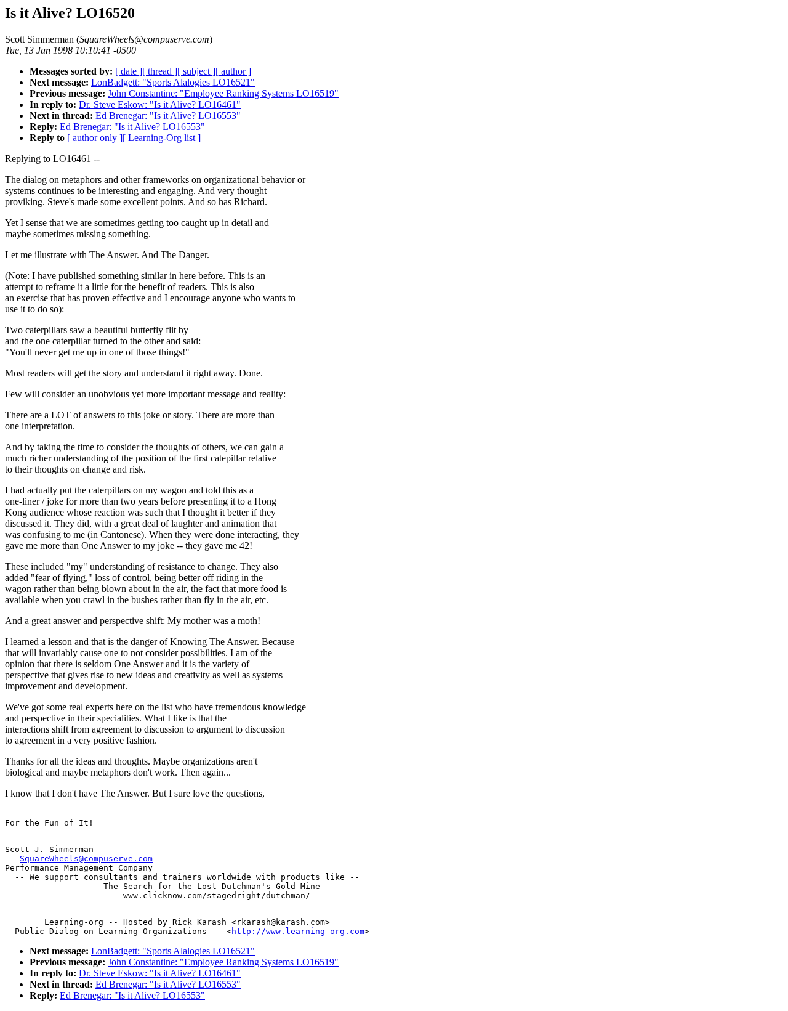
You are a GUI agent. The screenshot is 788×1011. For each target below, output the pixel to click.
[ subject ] (196, 71)
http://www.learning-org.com (297, 931)
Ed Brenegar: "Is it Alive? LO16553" (168, 115)
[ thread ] (159, 71)
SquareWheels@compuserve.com (86, 858)
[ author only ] (95, 137)
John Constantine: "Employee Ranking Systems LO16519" (223, 93)
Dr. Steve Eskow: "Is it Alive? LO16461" (160, 104)
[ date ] (128, 71)
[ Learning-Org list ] (162, 137)
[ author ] (233, 71)
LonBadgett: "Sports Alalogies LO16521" (173, 82)
